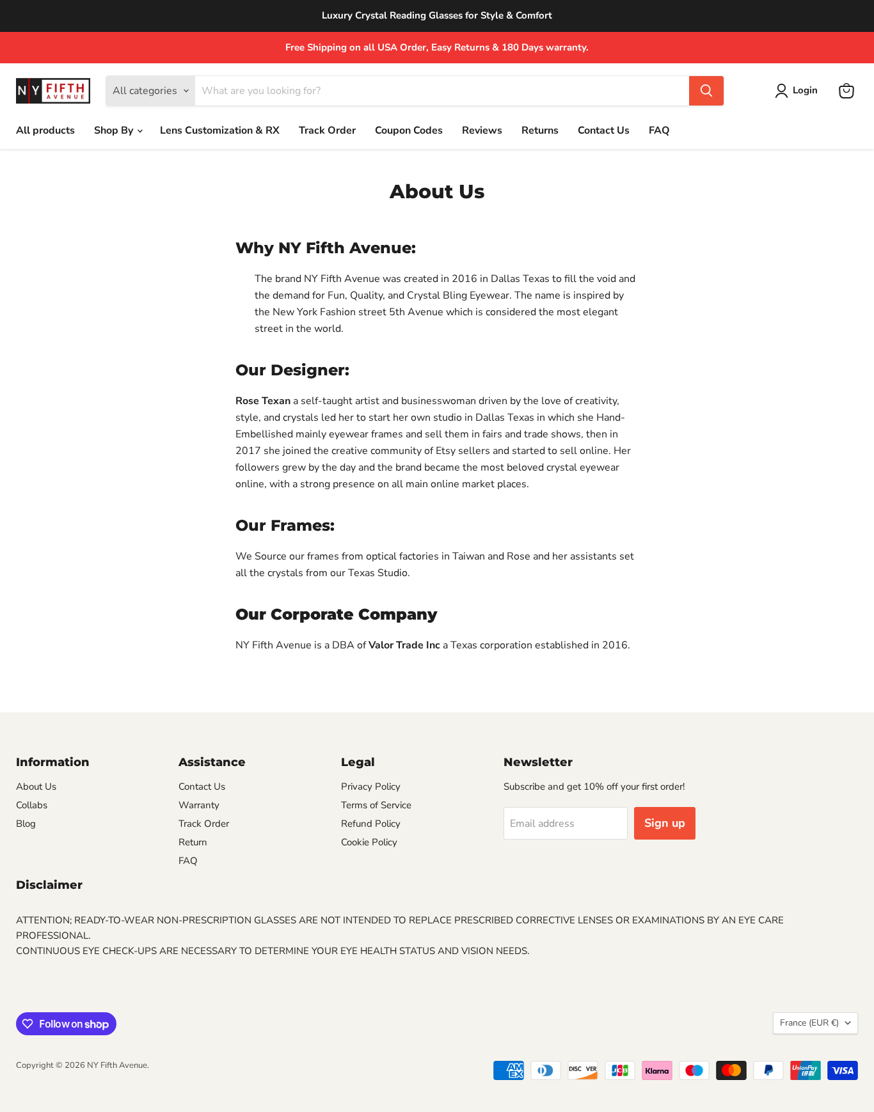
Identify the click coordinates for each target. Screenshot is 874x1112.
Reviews (482, 130)
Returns (540, 130)
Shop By (115, 130)
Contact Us (604, 130)
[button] (799, 90)
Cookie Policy (369, 842)
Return (193, 842)
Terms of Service (376, 805)
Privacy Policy (371, 786)
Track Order (327, 130)
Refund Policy (371, 823)
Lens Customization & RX (220, 130)
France (809, 1023)
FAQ (659, 130)
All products (45, 130)
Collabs (31, 805)
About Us (36, 786)
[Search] (706, 91)
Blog (26, 823)
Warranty (199, 805)
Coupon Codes (409, 130)
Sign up (664, 823)
